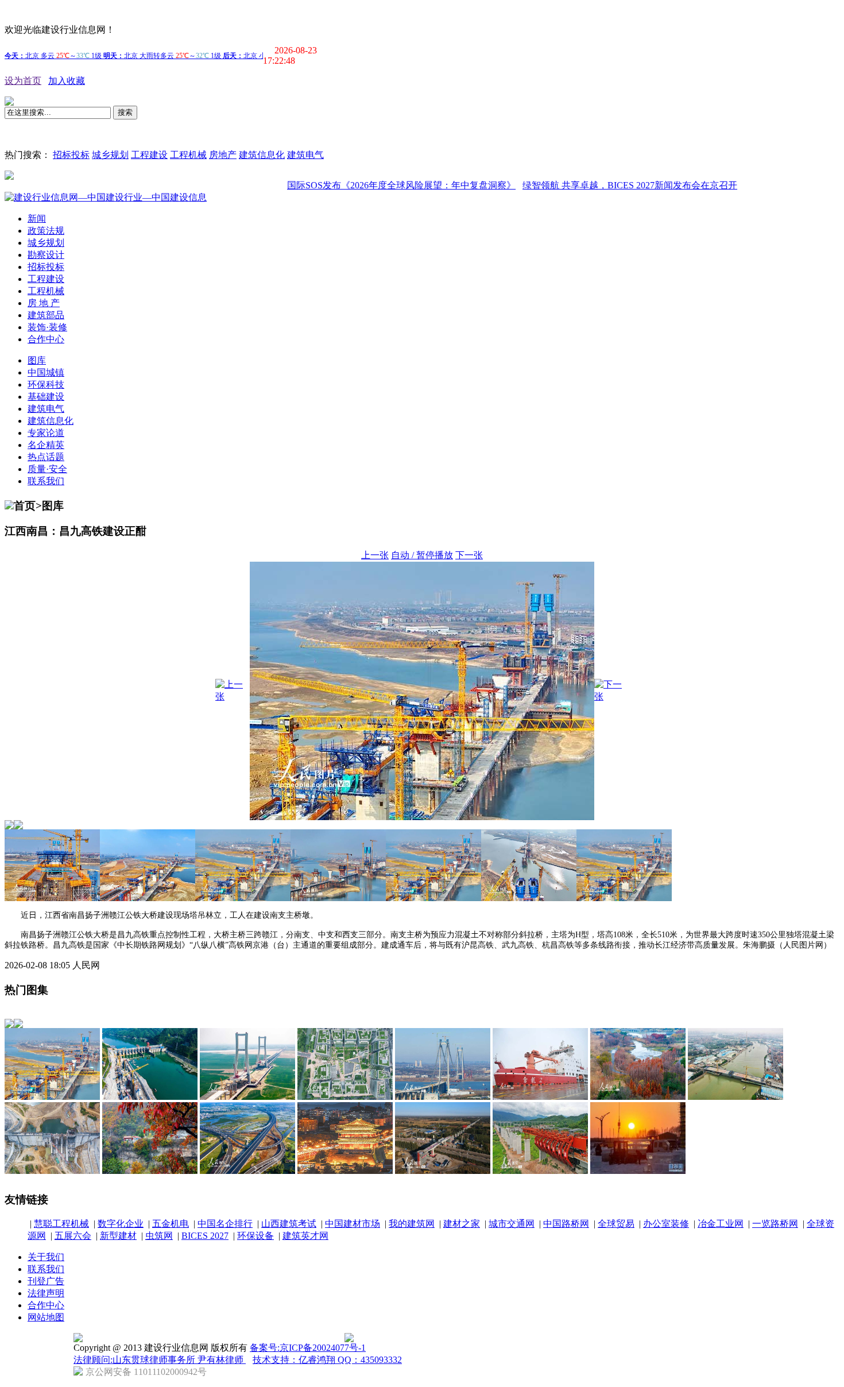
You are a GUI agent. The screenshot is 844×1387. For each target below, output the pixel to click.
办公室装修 (666, 1223)
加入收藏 (66, 81)
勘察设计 (46, 255)
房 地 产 (44, 303)
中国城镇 (46, 372)
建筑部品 (46, 315)
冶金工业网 (721, 1223)
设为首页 (23, 81)
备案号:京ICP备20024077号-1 (308, 1348)
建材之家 (461, 1223)
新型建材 (118, 1236)
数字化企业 (121, 1223)
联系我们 (46, 481)
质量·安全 (47, 469)
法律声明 (46, 1293)
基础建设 (46, 396)
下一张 (469, 555)
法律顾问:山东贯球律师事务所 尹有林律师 (159, 1360)
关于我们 (46, 1257)
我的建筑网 (412, 1223)
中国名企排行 (225, 1223)
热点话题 (46, 457)
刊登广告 (46, 1281)
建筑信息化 (262, 155)
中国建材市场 (352, 1223)
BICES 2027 (205, 1236)
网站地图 (46, 1317)
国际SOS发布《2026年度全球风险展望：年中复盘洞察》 (370, 185)
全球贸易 (616, 1223)
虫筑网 (159, 1236)
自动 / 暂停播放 (422, 555)
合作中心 (46, 339)
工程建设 (149, 155)
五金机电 (170, 1223)
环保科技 (46, 384)
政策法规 (46, 230)
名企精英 (46, 445)
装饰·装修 (47, 327)
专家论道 (46, 433)
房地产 (223, 155)
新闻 (37, 218)
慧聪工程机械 (61, 1223)
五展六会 (73, 1236)
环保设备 (255, 1236)
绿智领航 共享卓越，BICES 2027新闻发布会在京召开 (598, 185)
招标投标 (71, 155)
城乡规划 (110, 155)
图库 (37, 360)
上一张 (375, 555)
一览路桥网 (775, 1223)
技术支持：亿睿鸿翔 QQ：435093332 (327, 1360)
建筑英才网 (305, 1236)
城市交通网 (512, 1223)
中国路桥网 (566, 1223)
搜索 (125, 112)
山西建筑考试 (288, 1223)
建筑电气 (305, 155)
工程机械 (188, 155)
